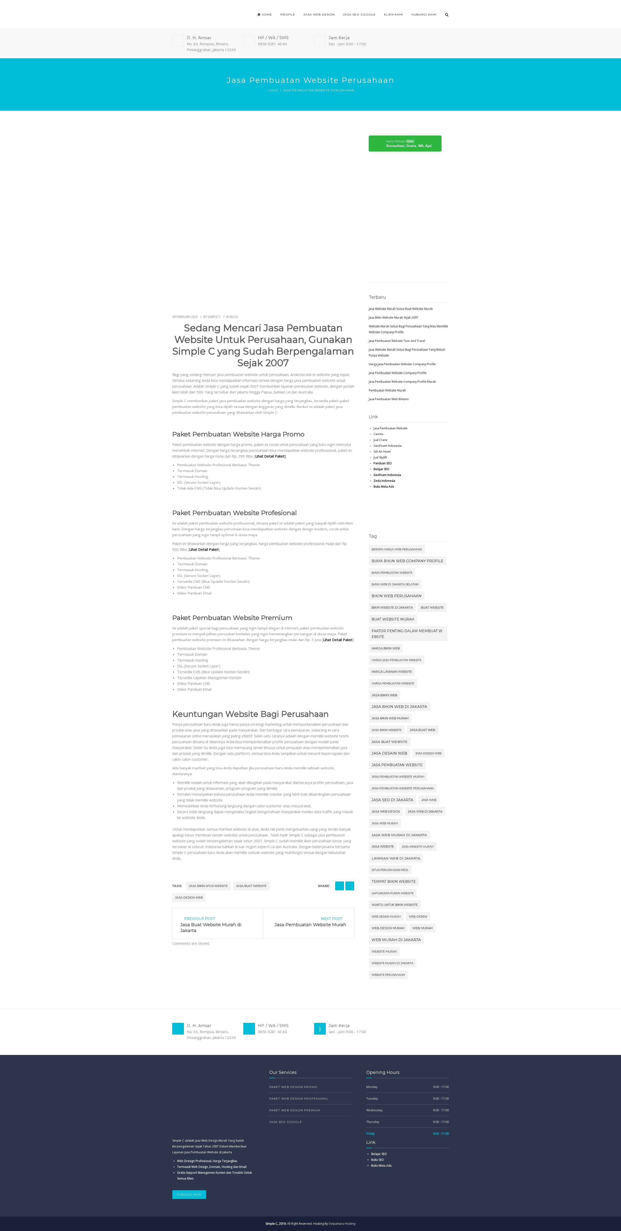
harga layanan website (392, 671)
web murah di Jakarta (396, 940)
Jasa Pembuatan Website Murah (398, 776)
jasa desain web (389, 753)
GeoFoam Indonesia (387, 446)
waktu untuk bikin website (395, 905)
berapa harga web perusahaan (397, 549)
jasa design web (189, 897)
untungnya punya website (393, 893)
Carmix (378, 434)
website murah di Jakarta (392, 963)
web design (418, 916)
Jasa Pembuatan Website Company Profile (397, 373)
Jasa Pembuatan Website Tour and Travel (397, 341)
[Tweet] (349, 886)
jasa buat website (251, 886)
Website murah (384, 951)
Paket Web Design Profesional (298, 1098)
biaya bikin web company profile (407, 561)
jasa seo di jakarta (392, 800)
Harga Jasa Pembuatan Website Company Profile (402, 364)
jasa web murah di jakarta (399, 835)
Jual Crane (380, 440)
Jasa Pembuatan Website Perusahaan (402, 788)
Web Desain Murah (386, 916)
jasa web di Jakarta (425, 811)
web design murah (388, 928)
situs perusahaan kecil (390, 870)
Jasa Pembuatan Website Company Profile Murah (402, 382)
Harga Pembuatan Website (393, 683)
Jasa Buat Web (422, 730)
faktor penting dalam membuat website (407, 634)
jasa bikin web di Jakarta (399, 707)
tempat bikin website (394, 881)
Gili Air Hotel (382, 452)
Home (273, 90)
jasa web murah (385, 823)
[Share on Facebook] (339, 886)
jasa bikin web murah (390, 718)
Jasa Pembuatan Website (391, 428)
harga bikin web (386, 648)
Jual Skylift (380, 457)
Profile (287, 14)
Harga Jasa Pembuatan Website (396, 660)
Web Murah (422, 928)
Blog (234, 316)
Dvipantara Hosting (342, 1224)
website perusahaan (388, 974)
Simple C (214, 316)
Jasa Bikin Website (387, 730)
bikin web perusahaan (397, 596)
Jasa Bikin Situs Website (208, 886)
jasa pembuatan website (397, 765)
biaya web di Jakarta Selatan (395, 584)
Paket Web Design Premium (294, 1110)
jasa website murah (417, 846)
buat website (432, 607)
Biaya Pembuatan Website (392, 572)
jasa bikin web (384, 695)
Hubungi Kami (424, 14)
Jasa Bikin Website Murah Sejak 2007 (393, 317)
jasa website (383, 846)
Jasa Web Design (319, 14)
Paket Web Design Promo (293, 1087)
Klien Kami (393, 14)
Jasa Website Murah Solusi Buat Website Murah (401, 309)
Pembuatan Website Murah (387, 390)
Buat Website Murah (393, 619)
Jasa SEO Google (359, 14)
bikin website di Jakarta (392, 607)
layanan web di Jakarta (396, 858)
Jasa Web (428, 800)
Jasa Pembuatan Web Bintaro (389, 399)
